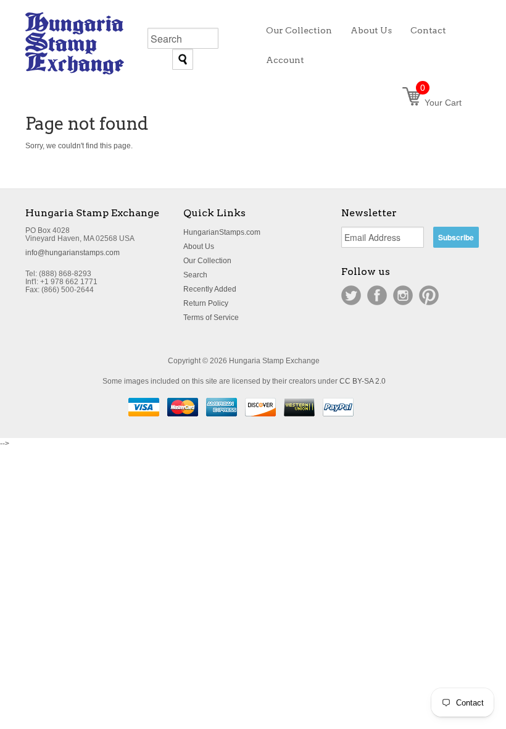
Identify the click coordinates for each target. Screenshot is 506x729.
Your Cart (441, 102)
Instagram (403, 295)
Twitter (351, 295)
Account (285, 60)
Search (195, 275)
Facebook (377, 295)
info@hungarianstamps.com (72, 252)
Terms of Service (211, 317)
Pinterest (429, 295)
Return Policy (205, 303)
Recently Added (209, 289)
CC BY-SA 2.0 (362, 381)
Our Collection (207, 260)
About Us (198, 246)
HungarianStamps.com (221, 232)
